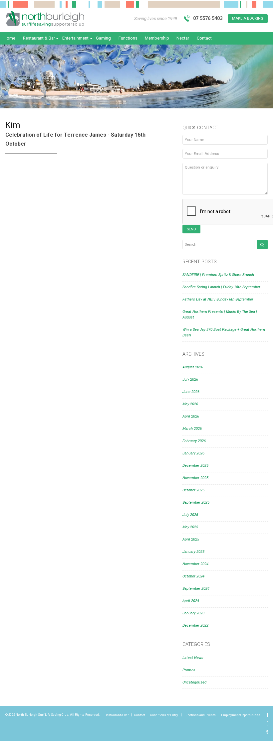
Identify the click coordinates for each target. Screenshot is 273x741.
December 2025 (195, 465)
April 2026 (190, 416)
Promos (188, 670)
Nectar (182, 38)
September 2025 (195, 502)
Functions (128, 38)
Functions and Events (199, 715)
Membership (157, 38)
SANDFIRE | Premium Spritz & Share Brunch (218, 275)
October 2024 (193, 576)
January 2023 (193, 613)
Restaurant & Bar (39, 38)
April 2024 (190, 601)
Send (191, 229)
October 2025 (193, 490)
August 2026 (192, 367)
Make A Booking (247, 18)
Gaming (103, 38)
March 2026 (192, 429)
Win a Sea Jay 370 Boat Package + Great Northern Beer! (223, 332)
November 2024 (195, 564)
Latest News (192, 658)
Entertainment (75, 38)
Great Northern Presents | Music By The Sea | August (219, 314)
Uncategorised (194, 682)
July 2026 (190, 379)
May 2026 (190, 404)
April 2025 (190, 539)
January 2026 (193, 453)
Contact (204, 38)
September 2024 (195, 588)
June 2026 (190, 392)
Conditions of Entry (164, 715)
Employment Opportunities (240, 715)
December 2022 (195, 625)
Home (9, 38)
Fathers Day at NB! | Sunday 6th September (217, 299)
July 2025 (190, 515)
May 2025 (190, 527)
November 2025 (195, 478)
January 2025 (193, 552)
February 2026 (194, 441)
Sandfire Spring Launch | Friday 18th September (221, 287)
